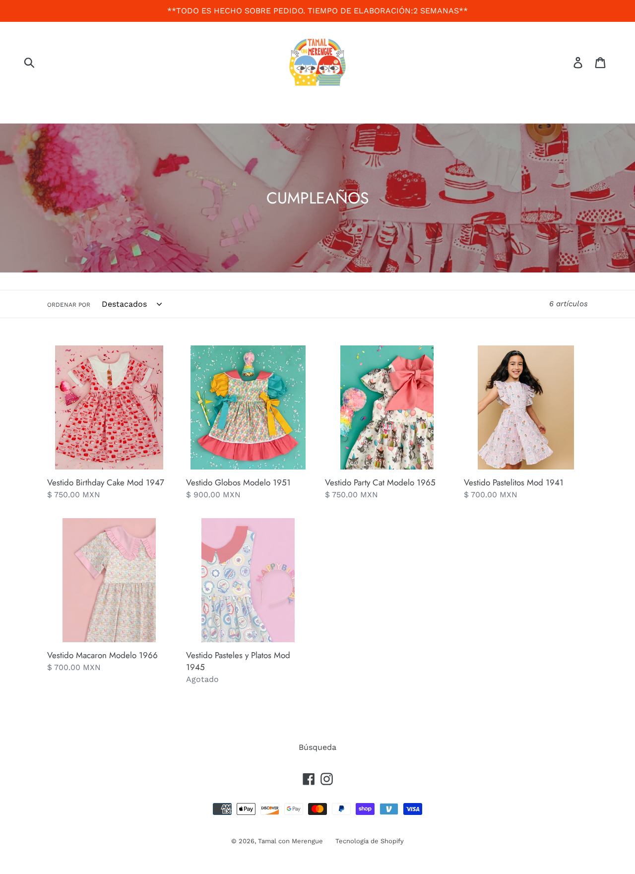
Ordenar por (68, 304)
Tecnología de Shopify (369, 841)
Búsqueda (317, 747)
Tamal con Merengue (290, 841)
